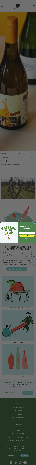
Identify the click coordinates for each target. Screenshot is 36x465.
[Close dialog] (34, 223)
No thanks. (27, 238)
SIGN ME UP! (27, 235)
